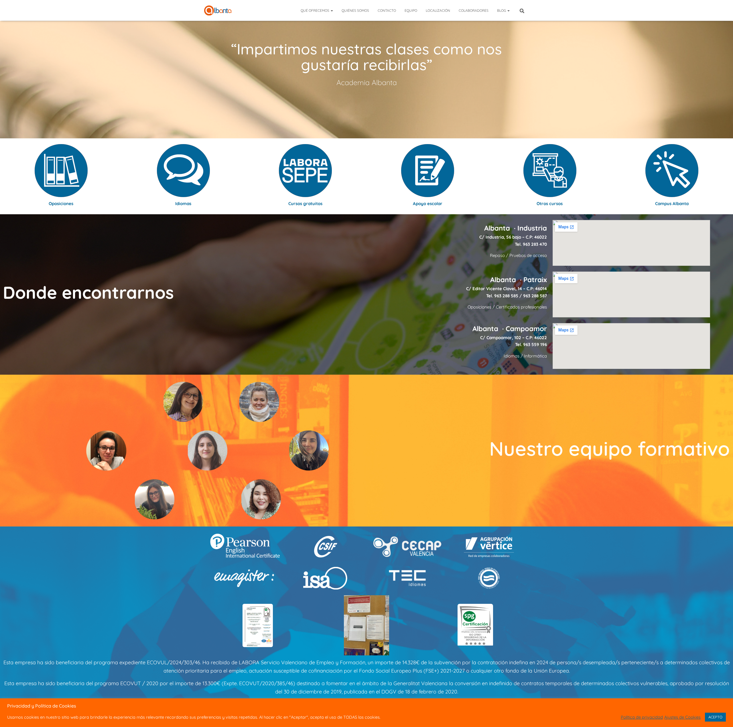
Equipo (411, 10)
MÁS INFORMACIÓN (366, 90)
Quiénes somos (355, 10)
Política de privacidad (642, 717)
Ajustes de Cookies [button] (682, 717)
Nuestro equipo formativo (609, 448)
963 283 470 (535, 244)
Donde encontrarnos (88, 292)
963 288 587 (535, 295)
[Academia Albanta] (218, 10)
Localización (438, 10)
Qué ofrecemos (315, 10)
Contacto (387, 10)
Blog (502, 10)
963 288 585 (506, 295)
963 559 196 (535, 344)
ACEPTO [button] (715, 717)
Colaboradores (473, 10)
